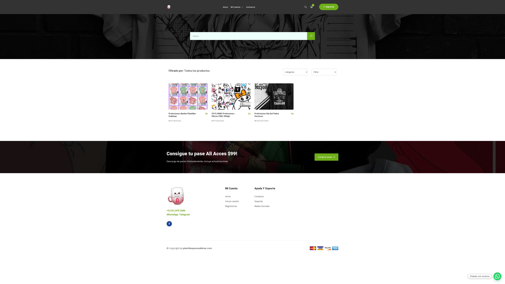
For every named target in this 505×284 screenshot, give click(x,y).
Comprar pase (325, 157)
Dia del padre (263, 121)
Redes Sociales (262, 206)
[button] (497, 276)
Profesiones (176, 121)
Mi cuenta (236, 7)
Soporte (258, 201)
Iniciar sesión (232, 201)
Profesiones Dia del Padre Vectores (266, 114)
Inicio (225, 7)
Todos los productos (197, 70)
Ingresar (329, 7)
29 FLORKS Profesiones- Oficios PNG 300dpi (223, 114)
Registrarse (231, 206)
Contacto (250, 7)
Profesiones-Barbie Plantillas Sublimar (182, 114)
